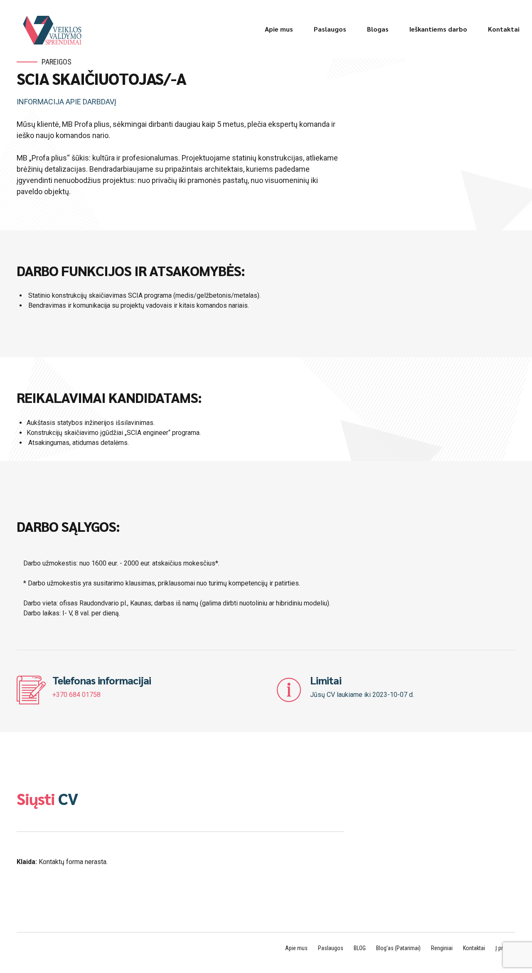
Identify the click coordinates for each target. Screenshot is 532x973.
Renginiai (442, 948)
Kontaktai (504, 29)
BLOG (360, 948)
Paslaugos (330, 29)
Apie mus (279, 29)
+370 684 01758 (76, 695)
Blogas (378, 29)
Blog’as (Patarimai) (398, 948)
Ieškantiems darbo (438, 29)
